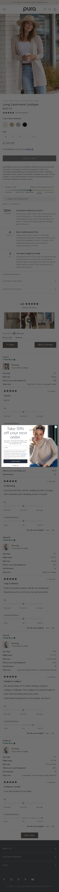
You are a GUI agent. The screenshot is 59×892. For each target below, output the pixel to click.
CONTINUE (15, 461)
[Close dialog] (56, 427)
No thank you (15, 465)
